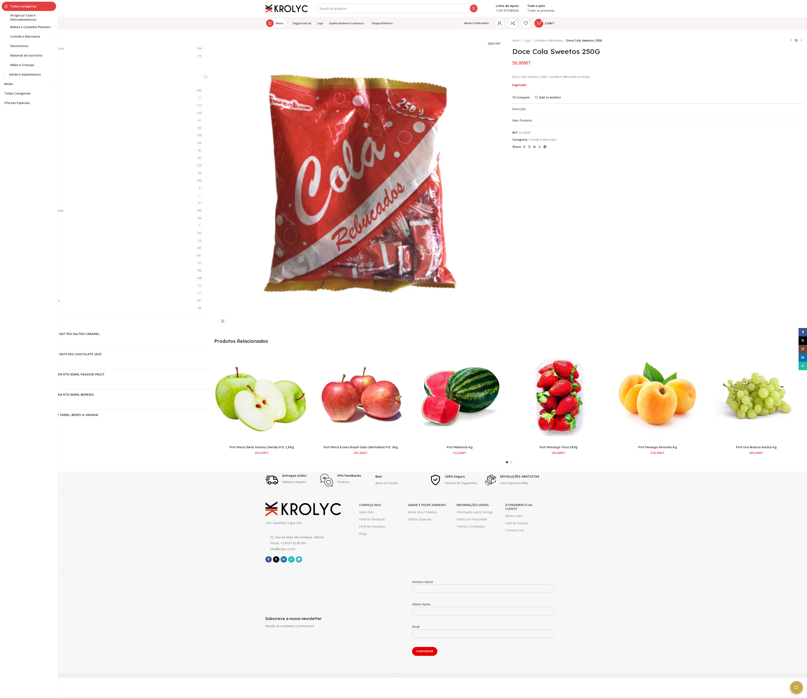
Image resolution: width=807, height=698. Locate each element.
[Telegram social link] (545, 147)
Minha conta (513, 516)
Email (415, 627)
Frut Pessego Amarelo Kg (657, 447)
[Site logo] (286, 8)
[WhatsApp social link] (539, 147)
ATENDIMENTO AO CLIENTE (519, 507)
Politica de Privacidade (472, 519)
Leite (22, 188)
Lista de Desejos (516, 523)
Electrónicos (24, 248)
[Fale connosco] (796, 687)
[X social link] (529, 147)
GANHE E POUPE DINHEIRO (427, 505)
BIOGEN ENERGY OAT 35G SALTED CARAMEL (66, 334)
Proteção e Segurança (31, 293)
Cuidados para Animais (31, 225)
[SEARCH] (473, 8)
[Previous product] (791, 40)
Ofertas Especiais (419, 519)
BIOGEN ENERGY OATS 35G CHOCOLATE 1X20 (67, 354)
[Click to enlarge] (223, 321)
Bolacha (24, 105)
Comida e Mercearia (30, 77)
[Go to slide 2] (511, 462)
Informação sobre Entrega (475, 512)
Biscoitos (25, 98)
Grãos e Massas (30, 165)
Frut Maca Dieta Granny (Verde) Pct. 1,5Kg (262, 447)
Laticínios (25, 180)
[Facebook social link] (524, 147)
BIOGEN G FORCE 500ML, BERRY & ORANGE (65, 415)
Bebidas (24, 90)
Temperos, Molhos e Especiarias (41, 210)
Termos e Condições (471, 526)
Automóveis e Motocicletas (34, 56)
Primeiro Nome (422, 582)
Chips (22, 120)
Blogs (363, 534)
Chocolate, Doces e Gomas (38, 128)
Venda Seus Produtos (422, 512)
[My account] (499, 23)
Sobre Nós (366, 512)
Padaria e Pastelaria (32, 195)
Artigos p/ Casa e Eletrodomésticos (40, 48)
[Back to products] (796, 40)
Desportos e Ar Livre (30, 241)
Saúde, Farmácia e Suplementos (38, 300)
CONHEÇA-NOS (370, 505)
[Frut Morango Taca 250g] (558, 396)
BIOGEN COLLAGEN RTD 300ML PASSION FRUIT (69, 374)
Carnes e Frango (30, 113)
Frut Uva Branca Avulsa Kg (756, 447)
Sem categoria (26, 308)
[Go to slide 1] (507, 462)
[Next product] (801, 40)
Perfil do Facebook (372, 519)
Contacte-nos (514, 530)
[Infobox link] (290, 480)
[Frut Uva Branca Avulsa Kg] (756, 396)
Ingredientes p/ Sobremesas (38, 173)
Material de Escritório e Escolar (37, 278)
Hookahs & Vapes (28, 263)
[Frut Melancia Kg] (459, 396)
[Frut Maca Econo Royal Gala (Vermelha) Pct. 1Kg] (360, 396)
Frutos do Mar (29, 158)
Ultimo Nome (421, 604)
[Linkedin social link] (534, 147)
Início (515, 40)
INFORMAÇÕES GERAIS (473, 505)
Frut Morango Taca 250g (558, 447)
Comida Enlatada (30, 135)
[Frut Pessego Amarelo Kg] (657, 396)
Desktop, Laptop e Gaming (34, 233)
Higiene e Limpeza (28, 256)
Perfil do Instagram (372, 526)
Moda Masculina (27, 286)
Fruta (22, 151)
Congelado (26, 143)
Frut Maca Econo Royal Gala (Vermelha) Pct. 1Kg (361, 447)
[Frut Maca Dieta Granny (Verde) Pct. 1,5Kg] (261, 396)
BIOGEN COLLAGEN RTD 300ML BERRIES (63, 395)
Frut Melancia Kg (460, 447)
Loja (527, 40)
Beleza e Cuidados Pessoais (35, 64)
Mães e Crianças (27, 271)
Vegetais (25, 218)
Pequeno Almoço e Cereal (37, 203)
